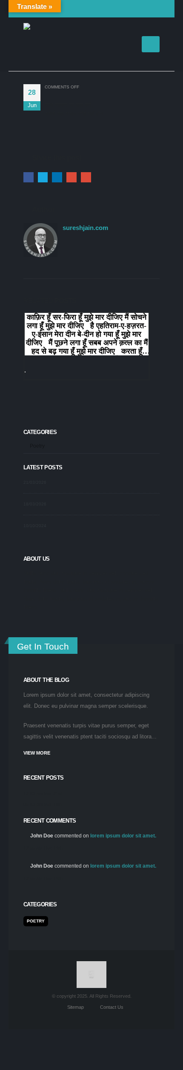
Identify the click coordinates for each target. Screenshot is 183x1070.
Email (86, 177)
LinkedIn (57, 177)
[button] (131, 44)
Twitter (43, 177)
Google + (71, 177)
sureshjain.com (85, 227)
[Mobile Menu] (151, 44)
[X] (99, 9)
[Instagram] (126, 9)
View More (36, 752)
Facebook (28, 177)
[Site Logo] (44, 44)
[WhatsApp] (140, 9)
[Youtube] (113, 9)
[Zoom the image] (92, 965)
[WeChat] (154, 9)
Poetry (37, 446)
